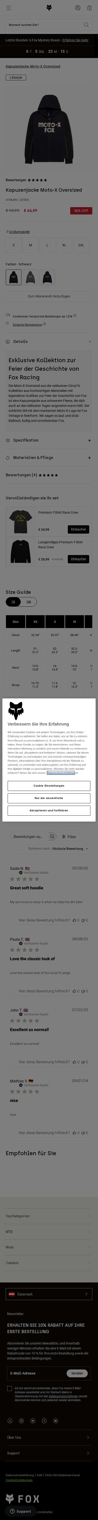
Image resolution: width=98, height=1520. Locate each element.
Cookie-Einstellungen (49, 785)
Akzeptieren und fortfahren (49, 810)
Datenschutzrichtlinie (60, 772)
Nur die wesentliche (49, 798)
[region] (48, 760)
